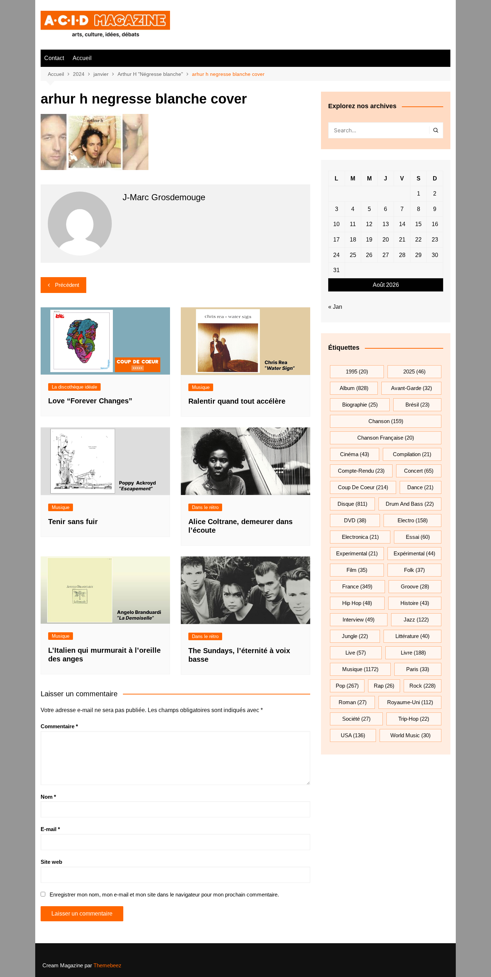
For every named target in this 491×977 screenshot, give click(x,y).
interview (359, 619)
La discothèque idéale (74, 387)
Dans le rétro (205, 507)
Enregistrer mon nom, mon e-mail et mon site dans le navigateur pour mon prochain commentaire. (164, 894)
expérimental (414, 553)
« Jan (335, 307)
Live (355, 653)
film (357, 570)
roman (353, 702)
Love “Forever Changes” (90, 401)
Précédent (67, 285)
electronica (360, 537)
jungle (355, 636)
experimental (357, 553)
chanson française (385, 438)
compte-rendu (361, 471)
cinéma (354, 454)
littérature (412, 636)
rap (384, 686)
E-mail (50, 829)
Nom (48, 797)
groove (415, 586)
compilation (412, 454)
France (357, 586)
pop (347, 686)
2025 (414, 371)
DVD (355, 520)
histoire (414, 603)
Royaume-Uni (410, 702)
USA (353, 735)
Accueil (82, 58)
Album (354, 388)
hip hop (357, 603)
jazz (416, 619)
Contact (54, 58)
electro (413, 520)
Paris (417, 669)
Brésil (417, 405)
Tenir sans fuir (73, 522)
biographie (360, 405)
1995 (357, 371)
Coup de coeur (363, 487)
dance (420, 487)
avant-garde (411, 388)
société (356, 719)
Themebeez (107, 965)
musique (360, 669)
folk (414, 570)
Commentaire (59, 726)
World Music (410, 735)
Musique (201, 387)
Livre (413, 653)
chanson (385, 421)
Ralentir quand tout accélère (236, 401)
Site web (51, 862)
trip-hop (413, 719)
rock (422, 686)
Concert (418, 471)
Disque (352, 504)
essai (418, 537)
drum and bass (410, 504)
